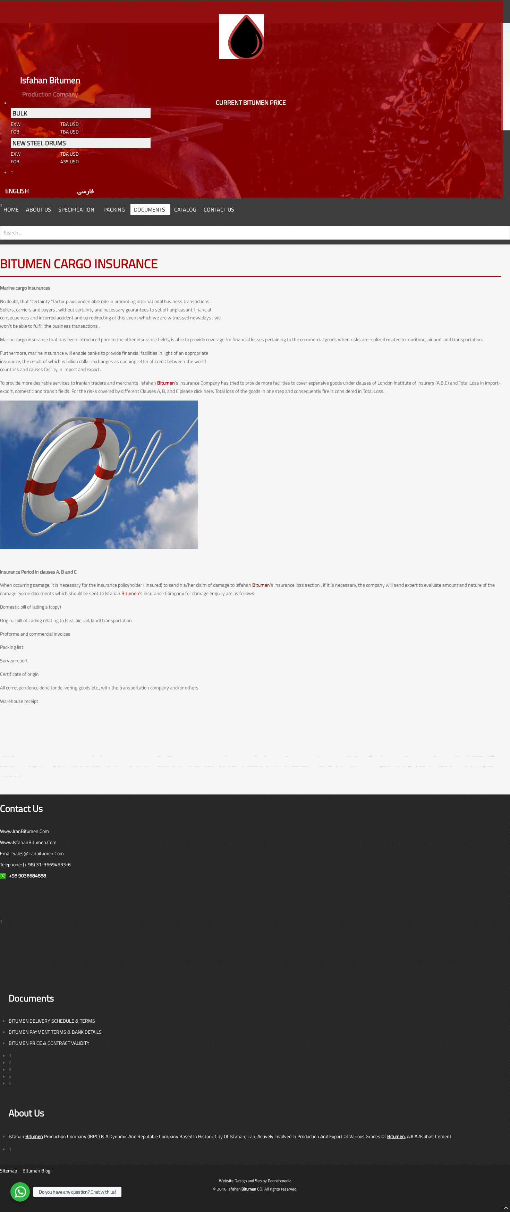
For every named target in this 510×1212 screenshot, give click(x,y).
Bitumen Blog (36, 1170)
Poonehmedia (279, 1180)
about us (38, 209)
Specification (76, 209)
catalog (185, 209)
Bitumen (166, 382)
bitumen (4, 756)
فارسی (85, 191)
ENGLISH (17, 191)
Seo (258, 1180)
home (11, 209)
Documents (149, 209)
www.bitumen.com (344, 766)
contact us (219, 209)
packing (114, 209)
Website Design (233, 1180)
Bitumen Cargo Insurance (79, 263)
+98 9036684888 (27, 875)
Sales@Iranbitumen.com (38, 853)
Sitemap (8, 1170)
